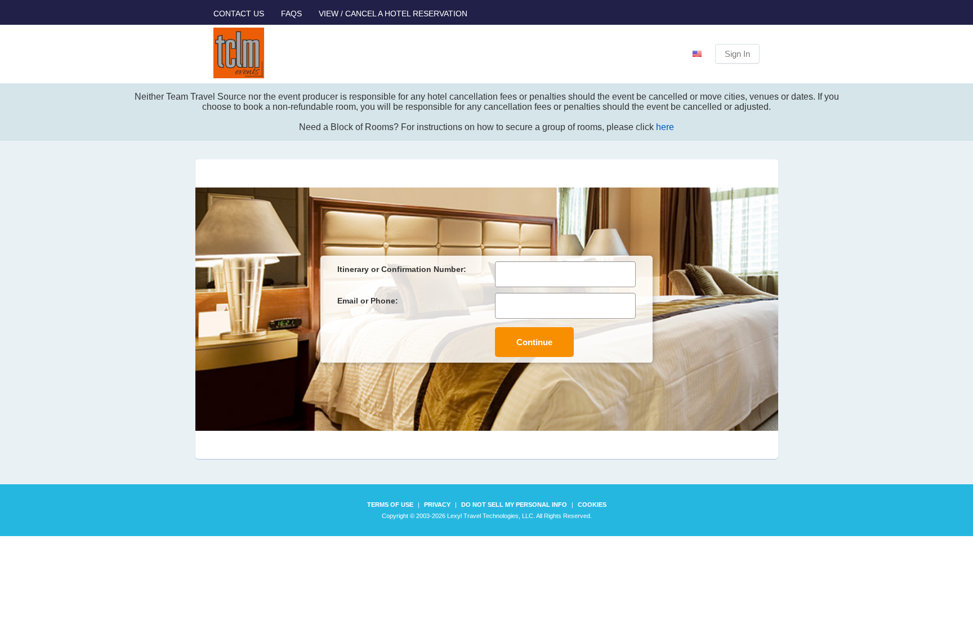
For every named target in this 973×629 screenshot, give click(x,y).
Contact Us (238, 13)
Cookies (592, 504)
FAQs (291, 13)
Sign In (737, 54)
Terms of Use (390, 504)
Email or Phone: (367, 300)
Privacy (437, 504)
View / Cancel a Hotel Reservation (393, 13)
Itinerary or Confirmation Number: (401, 269)
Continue (534, 342)
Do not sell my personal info (514, 504)
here (665, 127)
